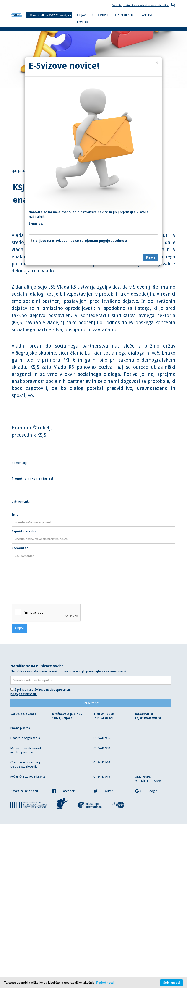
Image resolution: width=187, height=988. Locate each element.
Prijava (150, 257)
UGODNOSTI (101, 15)
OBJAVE (82, 15)
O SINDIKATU (124, 15)
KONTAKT (83, 22)
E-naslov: (36, 223)
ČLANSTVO (146, 15)
